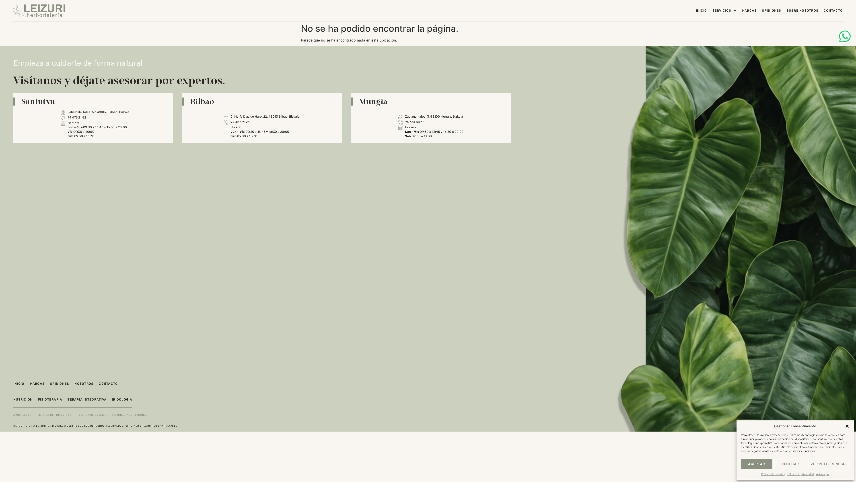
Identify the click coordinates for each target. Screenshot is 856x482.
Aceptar (756, 464)
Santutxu (38, 101)
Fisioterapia (50, 399)
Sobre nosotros (803, 10)
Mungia (373, 101)
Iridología (122, 399)
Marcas (749, 10)
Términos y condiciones (129, 415)
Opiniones (771, 10)
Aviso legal (822, 474)
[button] (847, 426)
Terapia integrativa (87, 399)
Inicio (701, 10)
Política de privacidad (800, 474)
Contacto (833, 10)
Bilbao (202, 101)
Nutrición (23, 399)
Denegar (790, 464)
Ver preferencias (829, 464)
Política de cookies (773, 474)
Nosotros (83, 384)
